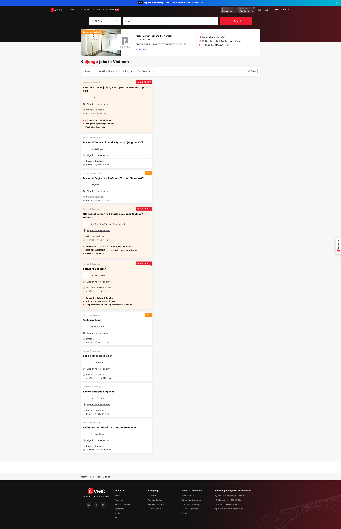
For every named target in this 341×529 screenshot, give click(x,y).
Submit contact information (230, 509)
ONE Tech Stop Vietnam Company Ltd (107, 224)
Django (106, 476)
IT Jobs (69, 10)
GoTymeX (94, 185)
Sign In (277, 10)
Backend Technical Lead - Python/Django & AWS (113, 142)
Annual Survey (154, 509)
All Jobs (118, 513)
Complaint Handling (191, 504)
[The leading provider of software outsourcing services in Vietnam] (86, 362)
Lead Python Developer (97, 355)
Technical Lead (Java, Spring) (215, 45)
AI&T (92, 97)
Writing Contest (155, 500)
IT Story (152, 495)
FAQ (116, 517)
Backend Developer (95, 161)
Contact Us (120, 509)
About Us (119, 500)
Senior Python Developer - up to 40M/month (110, 427)
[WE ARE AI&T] (86, 97)
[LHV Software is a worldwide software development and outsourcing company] (86, 149)
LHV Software (96, 149)
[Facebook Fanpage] (97, 505)
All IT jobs (95, 476)
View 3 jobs (141, 49)
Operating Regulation (191, 500)
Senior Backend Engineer (98, 391)
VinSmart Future (97, 275)
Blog (99, 10)
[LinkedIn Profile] (90, 505)
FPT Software (96, 362)
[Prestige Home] (86, 434)
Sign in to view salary (98, 104)
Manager (90, 338)
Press (184, 513)
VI (289, 10)
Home (84, 476)
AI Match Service (122, 504)
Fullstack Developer (95, 110)
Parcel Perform (97, 326)
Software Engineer (94, 268)
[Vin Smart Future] (86, 275)
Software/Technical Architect (99, 287)
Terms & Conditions (190, 509)
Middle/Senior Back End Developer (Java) (221, 41)
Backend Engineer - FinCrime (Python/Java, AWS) (113, 178)
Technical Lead (92, 320)
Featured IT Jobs (156, 504)
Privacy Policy (188, 495)
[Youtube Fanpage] (103, 505)
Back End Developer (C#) (213, 37)
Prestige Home (97, 434)
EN (284, 10)
